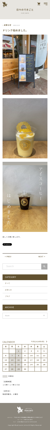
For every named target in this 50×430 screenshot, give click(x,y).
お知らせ (8, 290)
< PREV (8, 256)
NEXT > (41, 256)
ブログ (7, 296)
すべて (7, 283)
